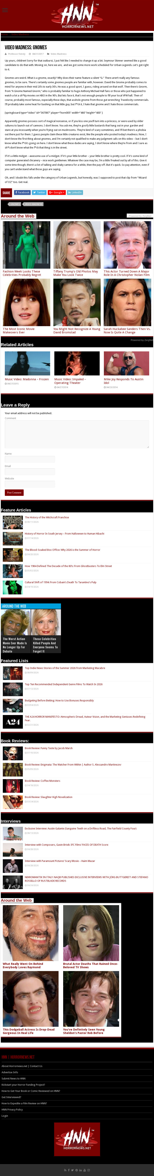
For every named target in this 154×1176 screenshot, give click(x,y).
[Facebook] (69, 1170)
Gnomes (15, 204)
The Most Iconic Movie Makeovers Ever (18, 330)
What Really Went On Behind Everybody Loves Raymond (23, 965)
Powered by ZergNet (142, 340)
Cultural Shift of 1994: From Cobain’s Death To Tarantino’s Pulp (60, 582)
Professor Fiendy (16, 54)
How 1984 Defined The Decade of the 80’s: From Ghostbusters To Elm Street (68, 566)
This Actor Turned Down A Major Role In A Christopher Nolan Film (127, 273)
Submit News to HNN (13, 1078)
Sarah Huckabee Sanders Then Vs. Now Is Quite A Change (127, 330)
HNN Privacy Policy (12, 1109)
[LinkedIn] (80, 1170)
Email (8, 466)
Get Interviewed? (11, 1097)
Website (9, 478)
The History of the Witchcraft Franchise (47, 517)
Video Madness (20, 34)
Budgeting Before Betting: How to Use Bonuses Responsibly (59, 700)
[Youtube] (84, 1170)
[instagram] (88, 1170)
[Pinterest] (76, 1170)
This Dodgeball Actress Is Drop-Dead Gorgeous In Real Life (29, 1031)
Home (4, 34)
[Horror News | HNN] (77, 15)
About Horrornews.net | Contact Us (22, 1066)
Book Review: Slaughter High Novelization (48, 797)
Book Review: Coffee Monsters (42, 780)
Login (5, 1115)
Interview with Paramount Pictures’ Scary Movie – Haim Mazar (60, 860)
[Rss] (65, 1170)
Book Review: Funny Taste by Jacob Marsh (49, 748)
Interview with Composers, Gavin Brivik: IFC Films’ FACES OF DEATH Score (66, 844)
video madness (33, 204)
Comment (10, 418)
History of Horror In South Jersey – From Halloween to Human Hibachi (64, 533)
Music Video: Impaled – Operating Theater (70, 381)
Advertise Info (10, 1072)
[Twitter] (72, 1170)
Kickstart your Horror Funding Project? (23, 1084)
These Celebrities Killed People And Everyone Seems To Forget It (45, 645)
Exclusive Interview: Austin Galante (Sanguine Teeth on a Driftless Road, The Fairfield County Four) (81, 828)
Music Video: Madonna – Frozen (27, 379)
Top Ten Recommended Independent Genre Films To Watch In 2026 (63, 684)
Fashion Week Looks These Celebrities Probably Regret (22, 273)
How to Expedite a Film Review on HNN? (24, 1103)
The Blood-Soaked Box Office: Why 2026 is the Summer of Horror (62, 549)
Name (8, 453)
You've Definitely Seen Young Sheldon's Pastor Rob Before (84, 1031)
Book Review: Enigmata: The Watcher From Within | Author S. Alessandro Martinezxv (73, 764)
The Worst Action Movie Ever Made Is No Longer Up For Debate (15, 645)
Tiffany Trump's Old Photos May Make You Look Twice (75, 273)
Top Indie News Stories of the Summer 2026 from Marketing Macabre (65, 668)
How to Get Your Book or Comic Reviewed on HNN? (31, 1090)
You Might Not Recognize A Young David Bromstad (76, 330)
